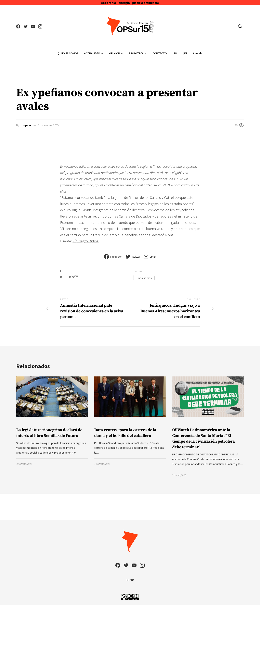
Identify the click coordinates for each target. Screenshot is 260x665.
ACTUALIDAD (92, 53)
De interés (69, 277)
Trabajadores (144, 278)
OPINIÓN (114, 53)
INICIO (130, 580)
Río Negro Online (86, 241)
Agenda (198, 53)
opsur (27, 125)
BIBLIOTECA (136, 53)
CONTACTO (160, 53)
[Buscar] (240, 26)
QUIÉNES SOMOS (67, 53)
